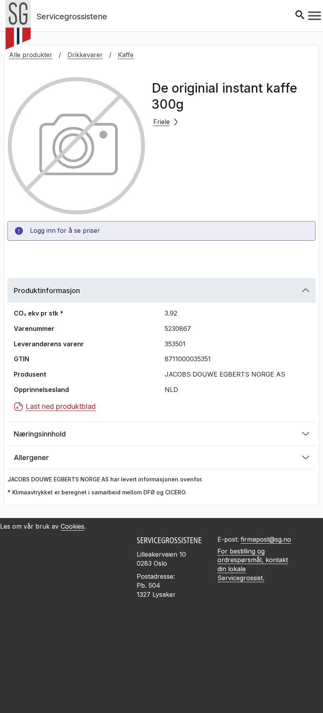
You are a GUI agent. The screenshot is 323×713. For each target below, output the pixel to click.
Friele (161, 122)
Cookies (72, 526)
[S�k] (299, 15)
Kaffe (126, 55)
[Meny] (314, 15)
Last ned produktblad (61, 406)
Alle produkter (30, 55)
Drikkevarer (85, 55)
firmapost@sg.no (266, 539)
